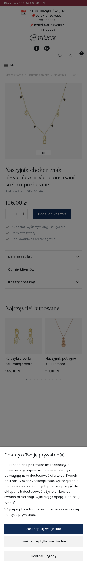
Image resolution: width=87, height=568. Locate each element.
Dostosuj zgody (43, 556)
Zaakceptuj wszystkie (43, 529)
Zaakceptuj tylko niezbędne (43, 541)
